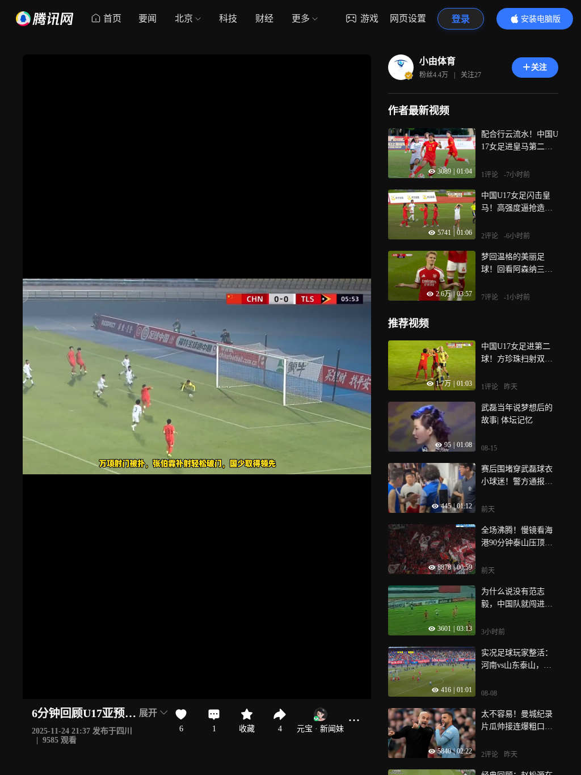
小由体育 (437, 61)
